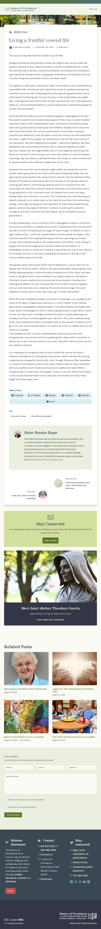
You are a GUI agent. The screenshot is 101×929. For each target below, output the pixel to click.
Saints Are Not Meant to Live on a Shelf (23, 737)
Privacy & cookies (89, 923)
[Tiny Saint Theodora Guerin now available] (74, 716)
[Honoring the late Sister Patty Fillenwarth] (26, 668)
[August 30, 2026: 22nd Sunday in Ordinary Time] (74, 668)
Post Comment (13, 815)
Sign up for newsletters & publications (81, 854)
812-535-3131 (48, 846)
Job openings (80, 875)
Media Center (80, 862)
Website (72, 767)
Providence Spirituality (40, 416)
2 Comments (25, 740)
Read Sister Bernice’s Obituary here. (46, 459)
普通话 (20, 920)
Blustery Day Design (16, 923)
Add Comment (13, 776)
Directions (46, 879)
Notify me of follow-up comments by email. (26, 800)
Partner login (75, 923)
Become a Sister (18, 416)
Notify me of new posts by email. (22, 807)
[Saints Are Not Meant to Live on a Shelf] (26, 716)
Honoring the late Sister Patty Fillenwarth (25, 689)
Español (14, 920)
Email (41, 767)
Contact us (47, 854)
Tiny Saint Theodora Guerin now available (73, 737)
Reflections (63, 47)
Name (9, 767)
